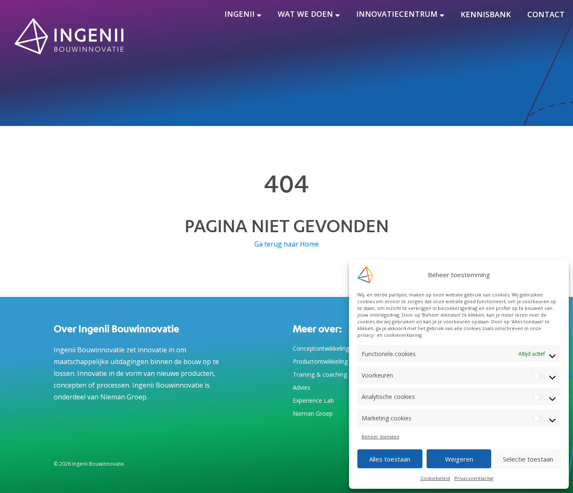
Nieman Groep (313, 413)
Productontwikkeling (320, 361)
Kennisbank (486, 14)
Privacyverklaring (473, 478)
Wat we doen (305, 14)
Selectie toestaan (528, 459)
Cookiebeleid (435, 478)
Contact (546, 14)
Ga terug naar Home (286, 244)
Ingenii (239, 14)
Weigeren (459, 459)
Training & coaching (320, 374)
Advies (301, 387)
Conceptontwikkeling (321, 348)
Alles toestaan (389, 459)
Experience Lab (313, 400)
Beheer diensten (380, 436)
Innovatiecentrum (397, 14)
